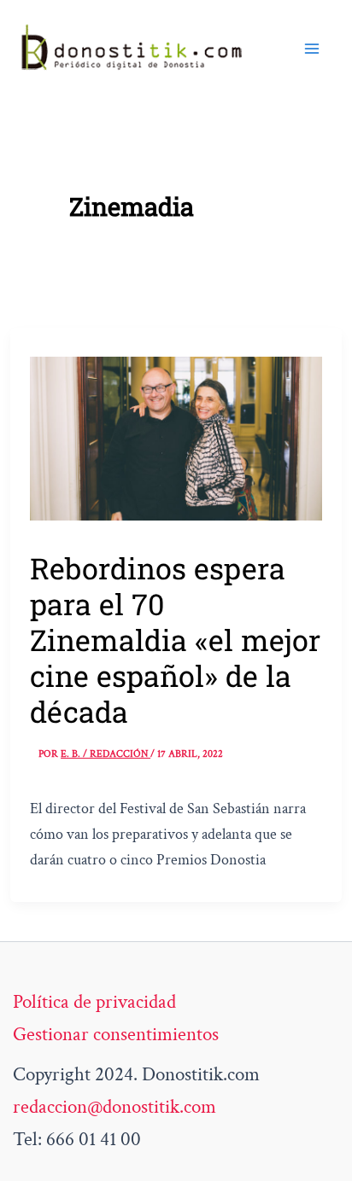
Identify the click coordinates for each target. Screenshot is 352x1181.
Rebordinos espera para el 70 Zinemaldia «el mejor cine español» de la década (175, 639)
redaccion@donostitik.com (114, 1107)
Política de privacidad (94, 1002)
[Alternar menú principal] (312, 49)
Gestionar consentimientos (116, 1034)
